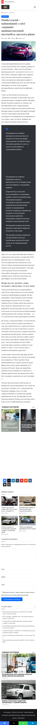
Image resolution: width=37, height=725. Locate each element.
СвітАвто (11, 12)
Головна (5, 12)
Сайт (3, 584)
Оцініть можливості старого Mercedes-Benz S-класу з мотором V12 (9, 509)
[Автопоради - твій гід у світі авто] (5, 7)
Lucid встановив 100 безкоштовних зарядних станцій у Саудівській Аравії (8, 529)
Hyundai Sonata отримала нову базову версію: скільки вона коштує (27, 509)
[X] (9, 480)
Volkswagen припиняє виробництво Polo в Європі (27, 528)
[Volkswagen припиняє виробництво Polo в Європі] (27, 520)
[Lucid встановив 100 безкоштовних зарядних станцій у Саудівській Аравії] (9, 520)
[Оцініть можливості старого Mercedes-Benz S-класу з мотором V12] (9, 501)
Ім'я (3, 569)
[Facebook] (5, 480)
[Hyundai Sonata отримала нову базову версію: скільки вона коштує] (27, 501)
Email (3, 577)
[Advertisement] (18, 163)
